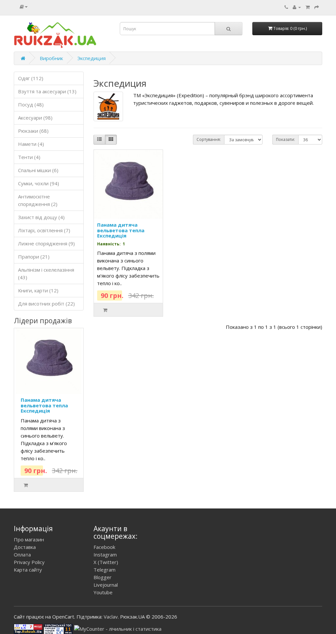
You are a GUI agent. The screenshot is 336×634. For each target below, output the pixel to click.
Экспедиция (91, 58)
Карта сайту (28, 569)
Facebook (104, 547)
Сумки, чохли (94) (38, 183)
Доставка (25, 547)
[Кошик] (307, 7)
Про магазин (29, 539)
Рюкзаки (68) (33, 130)
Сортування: (209, 139)
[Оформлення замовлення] (316, 7)
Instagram (105, 554)
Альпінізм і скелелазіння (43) (46, 273)
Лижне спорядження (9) (46, 243)
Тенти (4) (29, 157)
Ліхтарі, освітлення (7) (44, 230)
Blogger (103, 577)
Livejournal (106, 584)
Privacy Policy (29, 562)
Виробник (51, 58)
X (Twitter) (106, 562)
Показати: (285, 139)
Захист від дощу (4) (41, 217)
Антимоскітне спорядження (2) (37, 200)
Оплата (22, 554)
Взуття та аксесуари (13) (47, 91)
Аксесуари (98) (35, 117)
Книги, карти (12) (38, 290)
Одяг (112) (30, 78)
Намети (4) (31, 144)
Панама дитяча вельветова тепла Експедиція (44, 405)
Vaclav (111, 616)
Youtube (103, 592)
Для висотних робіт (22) (46, 303)
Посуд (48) (31, 104)
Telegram (105, 569)
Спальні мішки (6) (38, 170)
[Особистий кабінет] (297, 7)
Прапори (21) (34, 256)
